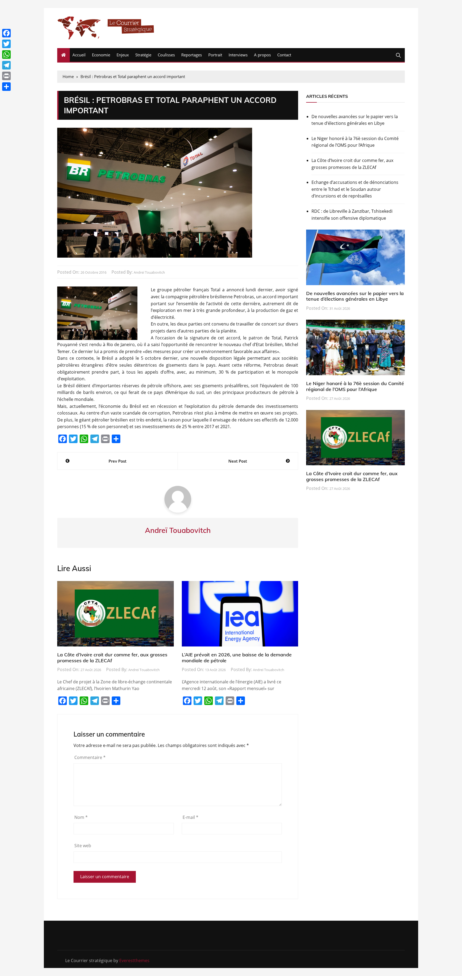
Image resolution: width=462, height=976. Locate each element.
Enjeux (123, 54)
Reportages (191, 54)
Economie (101, 54)
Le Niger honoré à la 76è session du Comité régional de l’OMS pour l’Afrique (355, 141)
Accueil (79, 54)
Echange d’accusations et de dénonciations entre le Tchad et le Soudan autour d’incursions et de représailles (354, 189)
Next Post (237, 461)
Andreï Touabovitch (149, 272)
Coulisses (166, 54)
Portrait (215, 54)
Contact (284, 54)
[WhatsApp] (6, 54)
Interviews (238, 54)
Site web (82, 846)
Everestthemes (134, 960)
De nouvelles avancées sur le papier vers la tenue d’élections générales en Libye (354, 120)
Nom (81, 817)
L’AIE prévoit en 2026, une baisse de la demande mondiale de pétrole (237, 658)
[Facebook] (6, 33)
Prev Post (117, 461)
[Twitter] (6, 43)
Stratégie (143, 54)
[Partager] (6, 86)
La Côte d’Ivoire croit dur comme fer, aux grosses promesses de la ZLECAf (112, 658)
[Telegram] (6, 65)
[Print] (6, 76)
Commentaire (90, 757)
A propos (262, 54)
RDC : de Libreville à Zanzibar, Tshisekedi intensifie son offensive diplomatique (351, 214)
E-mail (190, 817)
